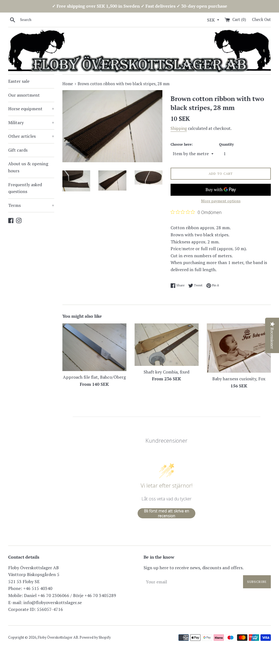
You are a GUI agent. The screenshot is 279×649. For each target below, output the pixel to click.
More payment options (221, 200)
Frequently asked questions (25, 188)
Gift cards (18, 150)
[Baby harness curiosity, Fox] (239, 348)
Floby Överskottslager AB (58, 637)
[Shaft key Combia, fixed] (167, 344)
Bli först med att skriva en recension (166, 513)
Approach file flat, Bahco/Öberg (94, 377)
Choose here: (182, 144)
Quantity (226, 144)
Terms (31, 205)
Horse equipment (31, 109)
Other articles (31, 136)
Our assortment (24, 95)
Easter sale (18, 81)
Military (31, 122)
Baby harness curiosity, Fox (238, 379)
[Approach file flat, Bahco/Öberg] (94, 347)
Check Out (261, 19)
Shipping (179, 128)
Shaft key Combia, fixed (166, 372)
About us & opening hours (28, 167)
